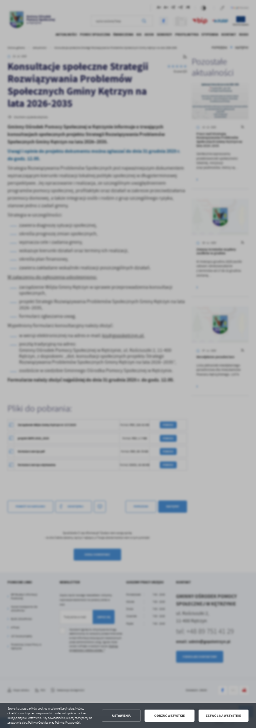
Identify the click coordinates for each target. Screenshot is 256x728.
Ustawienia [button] (121, 715)
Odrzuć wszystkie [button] (169, 715)
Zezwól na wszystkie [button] (223, 715)
